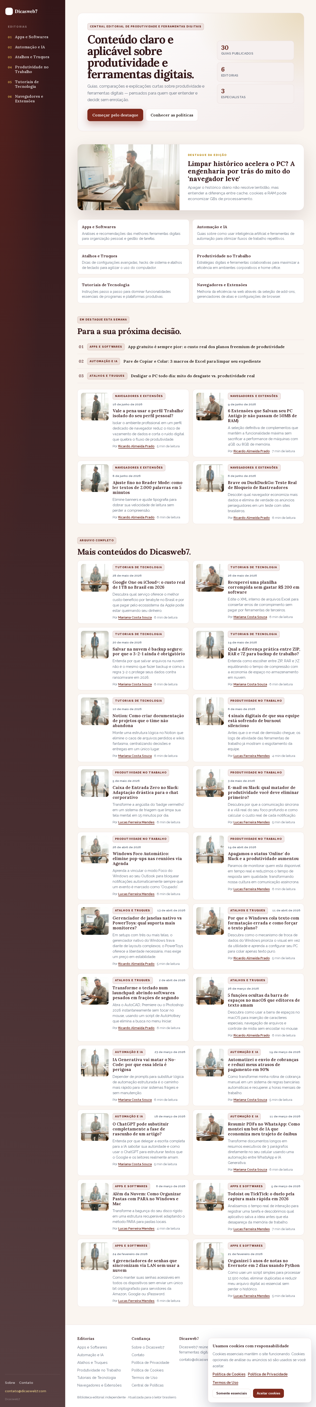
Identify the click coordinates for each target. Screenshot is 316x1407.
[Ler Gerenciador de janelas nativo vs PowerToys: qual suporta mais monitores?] (95, 921)
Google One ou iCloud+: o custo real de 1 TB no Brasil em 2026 (149, 585)
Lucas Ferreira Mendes (252, 756)
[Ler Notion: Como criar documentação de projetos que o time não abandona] (95, 711)
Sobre (10, 1383)
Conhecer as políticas (172, 115)
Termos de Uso (145, 1377)
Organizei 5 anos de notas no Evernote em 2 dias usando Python (264, 1263)
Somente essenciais (231, 1393)
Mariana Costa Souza (135, 617)
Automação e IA (129, 1052)
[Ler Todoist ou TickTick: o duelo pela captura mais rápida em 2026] (210, 1197)
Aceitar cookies (268, 1393)
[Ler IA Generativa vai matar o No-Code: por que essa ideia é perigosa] (95, 1062)
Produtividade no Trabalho (256, 700)
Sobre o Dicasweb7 (148, 1347)
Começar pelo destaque (115, 115)
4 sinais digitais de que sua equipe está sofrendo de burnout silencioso (263, 720)
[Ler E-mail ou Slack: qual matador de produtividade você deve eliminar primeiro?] (210, 783)
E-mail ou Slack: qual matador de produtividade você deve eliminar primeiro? (263, 792)
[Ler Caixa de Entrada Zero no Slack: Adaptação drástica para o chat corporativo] (95, 783)
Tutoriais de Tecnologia (138, 567)
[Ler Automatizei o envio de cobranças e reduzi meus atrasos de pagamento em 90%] (210, 1062)
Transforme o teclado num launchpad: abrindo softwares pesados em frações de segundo (146, 992)
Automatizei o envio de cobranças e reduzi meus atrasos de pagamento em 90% (263, 1064)
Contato (26, 1383)
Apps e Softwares (131, 1186)
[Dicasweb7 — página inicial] (23, 11)
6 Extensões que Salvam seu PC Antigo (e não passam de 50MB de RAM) (262, 415)
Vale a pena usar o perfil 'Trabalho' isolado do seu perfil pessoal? (148, 413)
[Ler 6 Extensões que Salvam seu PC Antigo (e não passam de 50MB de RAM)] (210, 406)
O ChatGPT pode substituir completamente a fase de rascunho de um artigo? (141, 1129)
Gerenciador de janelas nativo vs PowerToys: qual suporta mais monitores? (147, 923)
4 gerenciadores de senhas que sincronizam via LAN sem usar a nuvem (146, 1265)
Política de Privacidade (150, 1362)
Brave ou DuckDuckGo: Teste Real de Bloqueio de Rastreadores (262, 485)
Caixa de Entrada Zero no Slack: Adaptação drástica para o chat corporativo (145, 792)
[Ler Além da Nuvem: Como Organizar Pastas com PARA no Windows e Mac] (95, 1197)
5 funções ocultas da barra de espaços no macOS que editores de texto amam (264, 1000)
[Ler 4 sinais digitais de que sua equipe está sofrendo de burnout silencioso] (210, 711)
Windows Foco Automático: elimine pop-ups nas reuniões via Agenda (147, 858)
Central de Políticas (148, 1385)
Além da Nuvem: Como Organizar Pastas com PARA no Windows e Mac (147, 1198)
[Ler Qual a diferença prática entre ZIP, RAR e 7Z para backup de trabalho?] (210, 644)
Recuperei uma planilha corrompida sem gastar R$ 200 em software (263, 587)
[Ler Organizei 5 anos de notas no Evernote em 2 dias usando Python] (210, 1256)
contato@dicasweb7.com (25, 1391)
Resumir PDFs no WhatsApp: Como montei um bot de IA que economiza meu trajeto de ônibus (264, 1129)
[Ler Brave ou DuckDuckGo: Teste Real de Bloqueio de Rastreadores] (210, 478)
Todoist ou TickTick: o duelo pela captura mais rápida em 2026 (261, 1196)
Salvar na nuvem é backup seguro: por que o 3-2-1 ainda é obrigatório (149, 651)
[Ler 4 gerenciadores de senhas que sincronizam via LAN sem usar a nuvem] (95, 1256)
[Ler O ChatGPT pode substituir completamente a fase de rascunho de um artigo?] (95, 1127)
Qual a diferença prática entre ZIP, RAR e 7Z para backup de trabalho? (264, 651)
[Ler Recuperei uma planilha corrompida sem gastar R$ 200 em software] (210, 578)
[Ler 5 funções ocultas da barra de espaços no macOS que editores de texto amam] (210, 991)
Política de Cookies (148, 1370)
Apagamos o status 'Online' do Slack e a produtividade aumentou (263, 856)
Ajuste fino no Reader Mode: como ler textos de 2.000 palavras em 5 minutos (147, 487)
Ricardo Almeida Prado (136, 446)
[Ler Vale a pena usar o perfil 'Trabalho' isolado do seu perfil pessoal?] (95, 406)
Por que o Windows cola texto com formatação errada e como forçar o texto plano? (263, 923)
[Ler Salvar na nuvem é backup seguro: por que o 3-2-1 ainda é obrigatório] (95, 644)
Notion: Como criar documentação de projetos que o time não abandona (148, 720)
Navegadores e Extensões (139, 396)
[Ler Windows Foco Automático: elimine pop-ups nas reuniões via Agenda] (95, 849)
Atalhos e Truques (132, 910)
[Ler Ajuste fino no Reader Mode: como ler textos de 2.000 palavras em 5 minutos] (95, 478)
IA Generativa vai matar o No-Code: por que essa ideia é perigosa (144, 1064)
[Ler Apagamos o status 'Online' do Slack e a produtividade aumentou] (210, 849)
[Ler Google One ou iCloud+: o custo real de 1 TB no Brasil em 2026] (95, 578)
